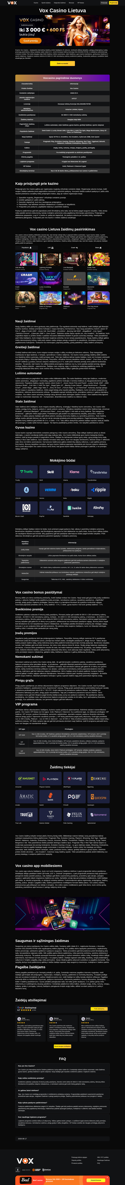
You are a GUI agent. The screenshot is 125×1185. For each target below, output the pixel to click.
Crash (73, 247)
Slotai (97, 247)
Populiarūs (25, 247)
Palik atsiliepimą (99, 1009)
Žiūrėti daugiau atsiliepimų (62, 1046)
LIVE (49, 247)
